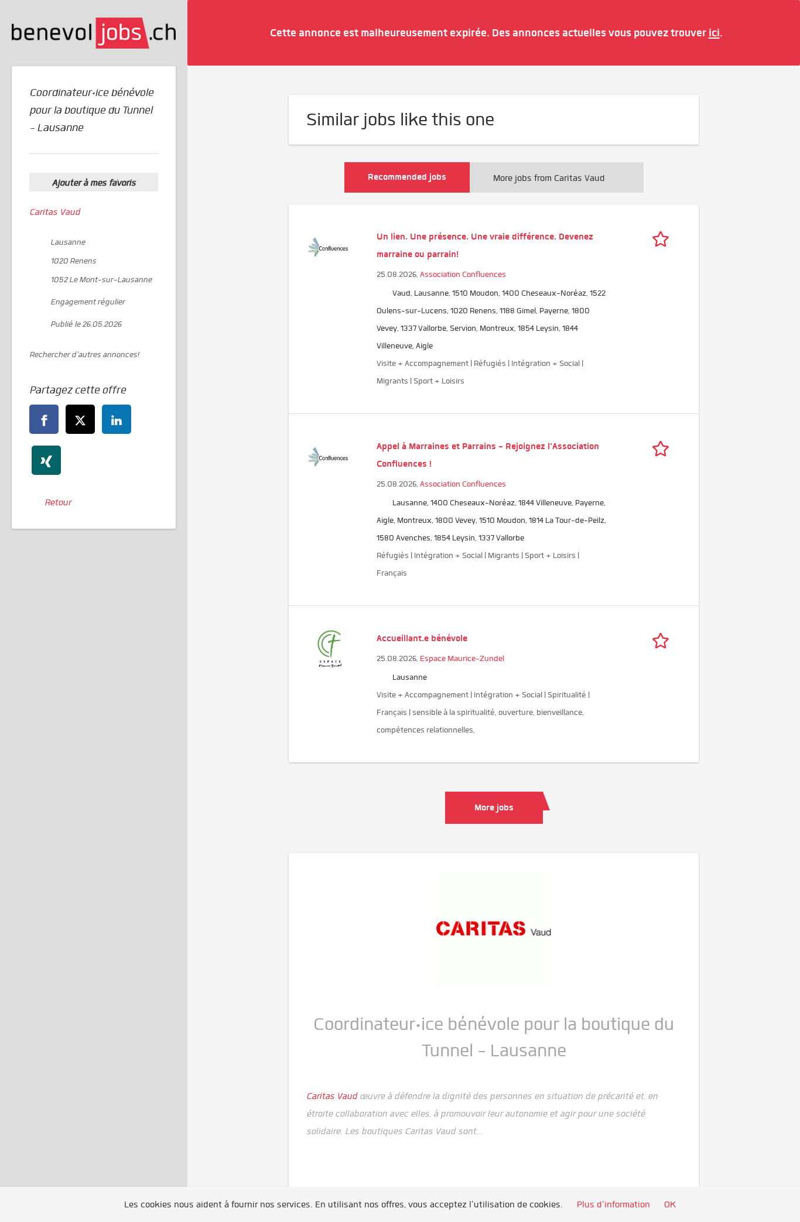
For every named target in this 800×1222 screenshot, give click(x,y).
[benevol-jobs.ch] (94, 33)
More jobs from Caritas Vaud (549, 178)
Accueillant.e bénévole (422, 638)
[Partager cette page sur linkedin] (116, 419)
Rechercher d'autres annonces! (84, 355)
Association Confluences (463, 274)
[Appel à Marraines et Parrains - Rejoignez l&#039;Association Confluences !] (328, 455)
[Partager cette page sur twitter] (80, 419)
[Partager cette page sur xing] (46, 460)
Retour (58, 502)
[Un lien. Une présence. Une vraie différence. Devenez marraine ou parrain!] (328, 246)
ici (714, 32)
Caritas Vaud (54, 212)
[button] (773, 32)
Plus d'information (613, 1204)
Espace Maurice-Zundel (462, 658)
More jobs (494, 807)
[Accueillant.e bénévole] (328, 647)
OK (670, 1204)
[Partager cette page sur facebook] (44, 419)
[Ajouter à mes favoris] (663, 236)
